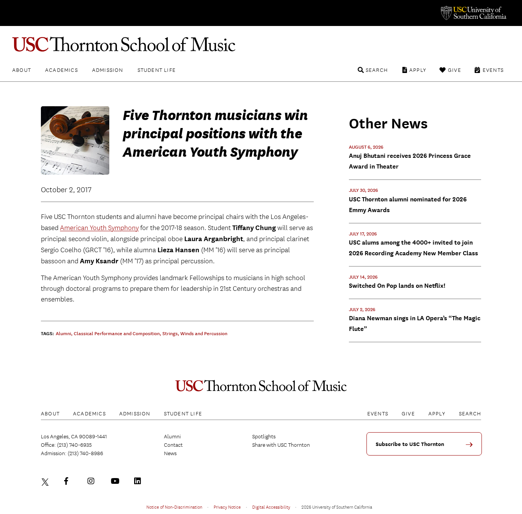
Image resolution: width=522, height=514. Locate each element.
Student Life (157, 69)
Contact (173, 444)
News (170, 453)
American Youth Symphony (99, 228)
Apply (417, 69)
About (21, 69)
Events (493, 69)
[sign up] (472, 447)
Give (454, 69)
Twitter (46, 481)
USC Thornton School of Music (261, 44)
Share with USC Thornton (281, 444)
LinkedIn (139, 481)
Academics (61, 69)
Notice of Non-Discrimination (174, 507)
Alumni (172, 436)
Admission (107, 69)
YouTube (116, 481)
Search (377, 69)
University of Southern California (473, 13)
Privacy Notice (227, 507)
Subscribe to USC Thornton (410, 444)
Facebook (69, 481)
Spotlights (264, 436)
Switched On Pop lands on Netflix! (397, 286)
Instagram (93, 481)
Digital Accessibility (271, 507)
